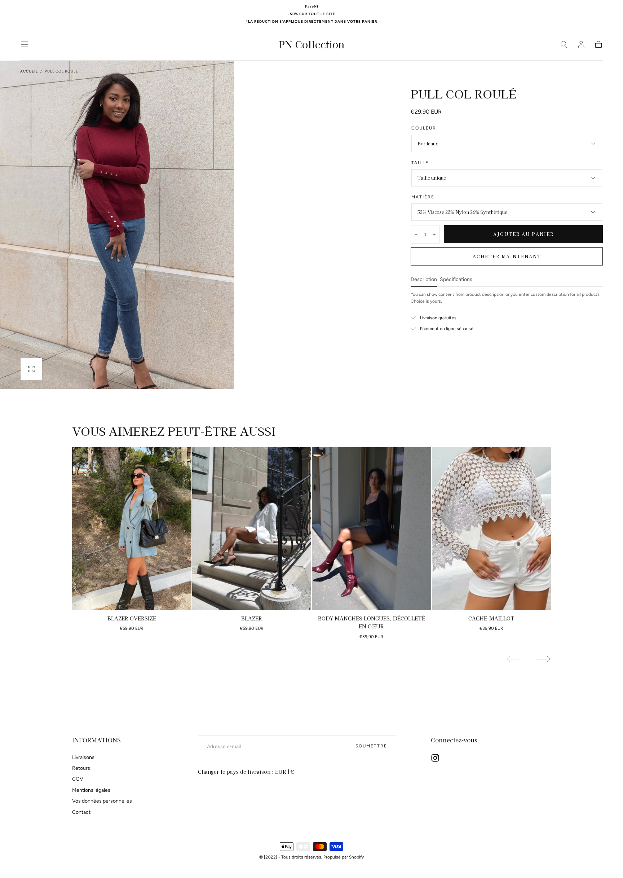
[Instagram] (435, 758)
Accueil (29, 71)
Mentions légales (91, 790)
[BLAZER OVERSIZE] (131, 528)
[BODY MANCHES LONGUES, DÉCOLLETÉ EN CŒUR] (371, 528)
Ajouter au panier (523, 234)
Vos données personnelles (102, 801)
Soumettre (371, 746)
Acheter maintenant (507, 256)
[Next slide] (543, 659)
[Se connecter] (581, 44)
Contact (81, 812)
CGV (77, 779)
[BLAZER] (252, 528)
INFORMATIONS (96, 740)
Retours (81, 768)
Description (424, 279)
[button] (24, 44)
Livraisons (83, 757)
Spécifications (456, 279)
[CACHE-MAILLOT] (491, 528)
